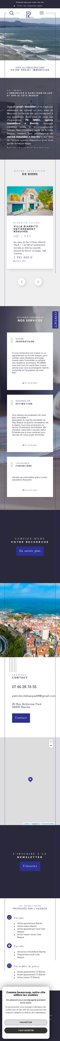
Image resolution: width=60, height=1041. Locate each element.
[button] (38, 281)
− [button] (51, 745)
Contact (55, 320)
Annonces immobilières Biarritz (31, 951)
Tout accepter (26, 1030)
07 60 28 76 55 (24, 686)
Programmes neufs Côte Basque (28, 956)
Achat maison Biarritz (27, 926)
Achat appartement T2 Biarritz (31, 971)
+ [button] (51, 741)
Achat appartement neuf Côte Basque (31, 930)
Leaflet (26, 823)
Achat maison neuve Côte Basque (29, 936)
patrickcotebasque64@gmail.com (33, 696)
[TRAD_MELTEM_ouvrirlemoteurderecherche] (11, 13)
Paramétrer (26, 1022)
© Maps (35, 823)
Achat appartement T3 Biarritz (31, 974)
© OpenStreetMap (47, 823)
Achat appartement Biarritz (29, 923)
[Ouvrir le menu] (41, 13)
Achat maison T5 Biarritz (28, 977)
